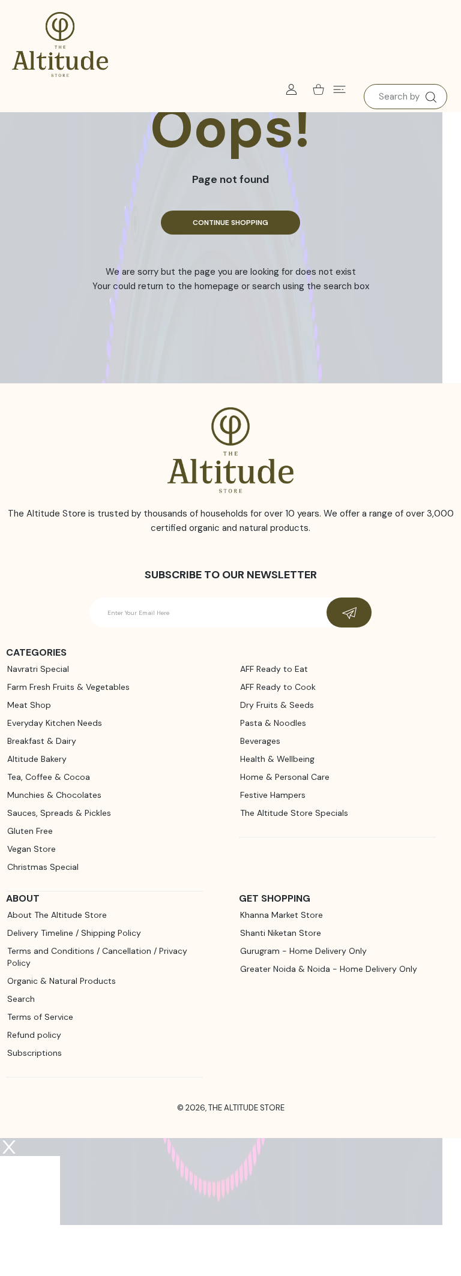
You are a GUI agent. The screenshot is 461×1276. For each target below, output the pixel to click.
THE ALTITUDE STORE (246, 1108)
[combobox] (405, 96)
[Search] (430, 97)
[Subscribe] (349, 613)
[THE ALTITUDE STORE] (60, 45)
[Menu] (339, 89)
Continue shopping (230, 222)
